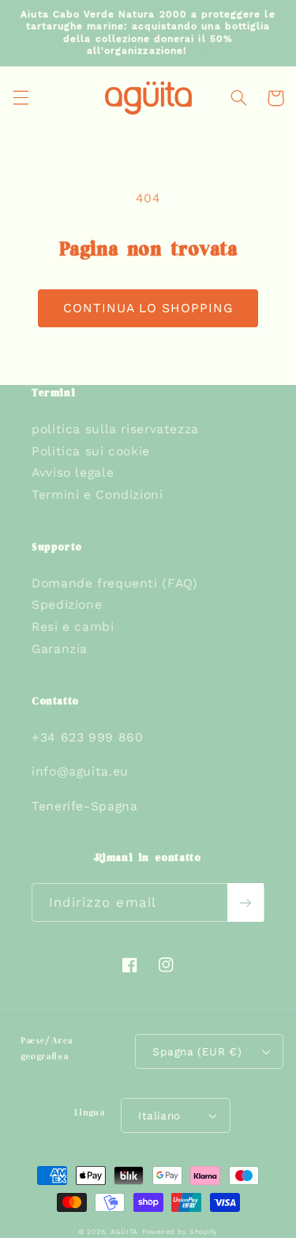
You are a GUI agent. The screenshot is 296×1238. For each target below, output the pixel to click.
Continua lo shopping (148, 307)
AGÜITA (124, 1232)
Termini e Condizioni (97, 494)
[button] (20, 98)
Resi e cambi (73, 626)
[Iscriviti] (245, 902)
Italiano (159, 1115)
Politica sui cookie (91, 451)
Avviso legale (73, 472)
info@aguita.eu (80, 771)
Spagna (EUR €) (197, 1051)
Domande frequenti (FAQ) (115, 583)
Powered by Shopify (180, 1232)
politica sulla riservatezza (115, 428)
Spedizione (67, 604)
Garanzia (60, 648)
